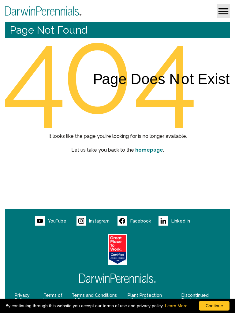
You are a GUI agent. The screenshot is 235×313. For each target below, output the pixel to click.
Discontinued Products (195, 298)
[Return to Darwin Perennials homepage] (117, 278)
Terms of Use (52, 298)
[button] (223, 11)
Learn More (176, 305)
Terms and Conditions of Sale (94, 298)
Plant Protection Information (145, 298)
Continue (214, 305)
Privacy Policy (22, 298)
